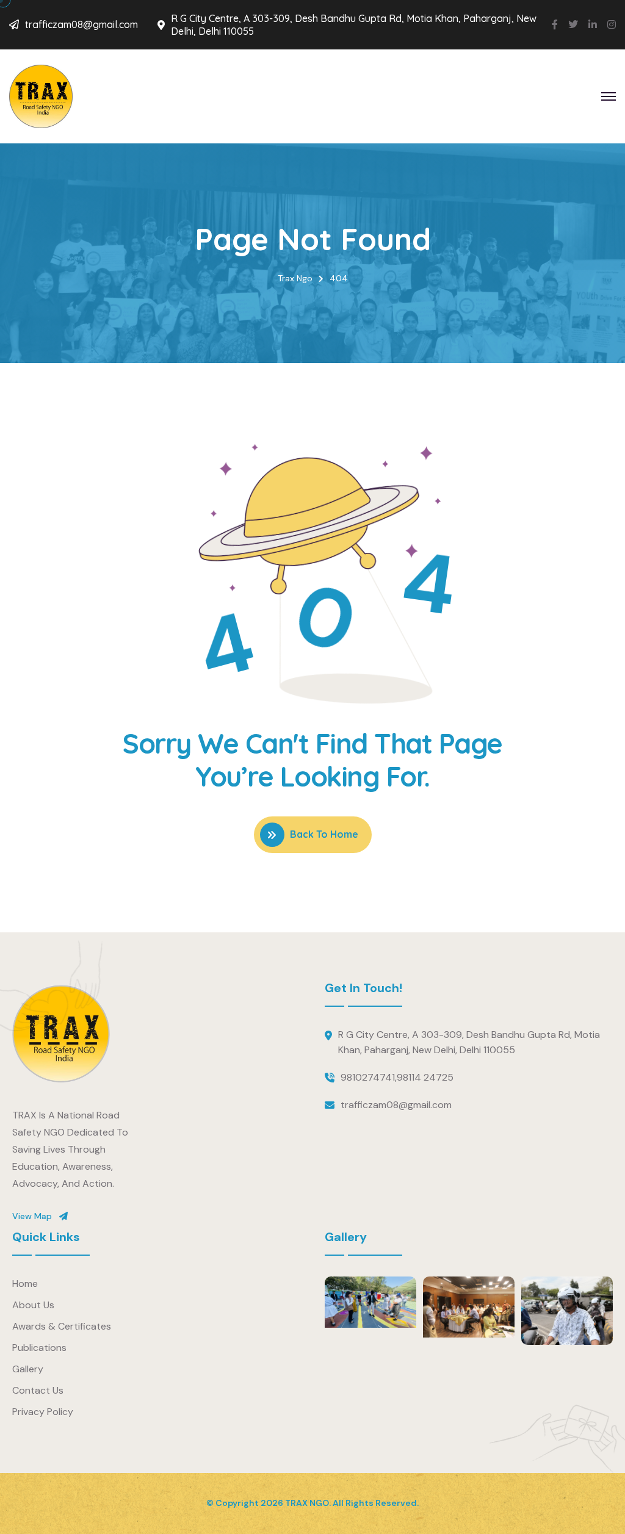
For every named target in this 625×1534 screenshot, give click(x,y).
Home (25, 1283)
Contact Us (37, 1390)
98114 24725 (425, 1077)
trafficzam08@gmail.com (81, 24)
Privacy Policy (42, 1411)
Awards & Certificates (61, 1326)
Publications (39, 1347)
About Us (33, 1304)
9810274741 (368, 1077)
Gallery (27, 1369)
